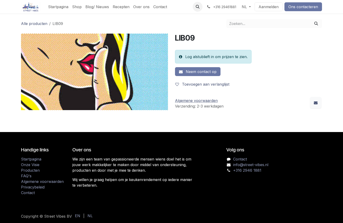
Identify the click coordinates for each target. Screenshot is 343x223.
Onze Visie (30, 164)
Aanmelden (269, 6)
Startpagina (31, 159)
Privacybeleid (33, 187)
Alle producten (34, 23)
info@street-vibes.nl (250, 164)
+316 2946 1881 (247, 170)
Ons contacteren (303, 6)
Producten (30, 170)
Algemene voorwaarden (42, 181)
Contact (28, 192)
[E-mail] (315, 102)
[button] (198, 7)
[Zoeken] (316, 23)
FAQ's (26, 176)
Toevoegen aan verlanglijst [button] (205, 84)
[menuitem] (58, 6)
